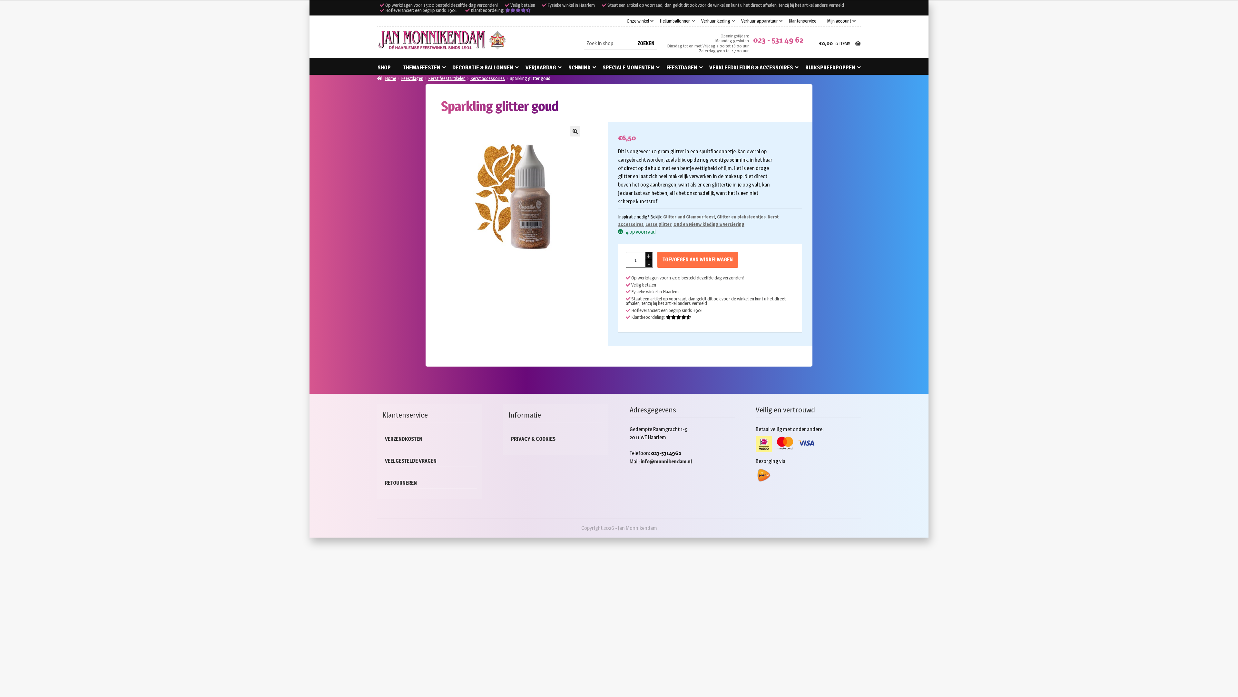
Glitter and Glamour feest (689, 216)
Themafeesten (421, 67)
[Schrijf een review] (518, 10)
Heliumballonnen (675, 21)
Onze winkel (638, 21)
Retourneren (401, 483)
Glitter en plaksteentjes (741, 216)
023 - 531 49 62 (778, 40)
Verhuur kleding (715, 21)
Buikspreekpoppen (830, 67)
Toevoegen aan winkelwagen (698, 260)
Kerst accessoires (487, 78)
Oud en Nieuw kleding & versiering (708, 224)
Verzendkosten (403, 439)
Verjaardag (541, 67)
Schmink (579, 67)
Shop (384, 67)
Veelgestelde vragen (411, 461)
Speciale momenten (628, 67)
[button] (575, 131)
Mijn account (839, 21)
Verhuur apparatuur (759, 21)
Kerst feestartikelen (447, 78)
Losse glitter (658, 224)
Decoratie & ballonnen (482, 67)
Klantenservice (802, 21)
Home (390, 78)
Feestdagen (681, 67)
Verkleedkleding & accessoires (751, 67)
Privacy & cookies (533, 439)
